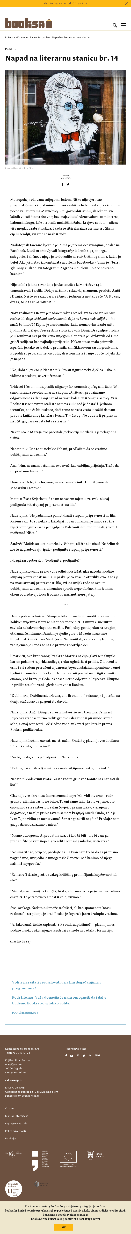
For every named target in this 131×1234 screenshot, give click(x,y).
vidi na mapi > (13, 1080)
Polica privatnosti (15, 1131)
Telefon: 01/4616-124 (17, 1053)
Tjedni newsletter (76, 1048)
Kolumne (22, 37)
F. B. (13, 49)
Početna (10, 37)
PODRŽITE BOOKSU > (25, 1013)
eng (97, 1055)
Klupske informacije (16, 1116)
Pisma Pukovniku (40, 37)
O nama (9, 1108)
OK (64, 1227)
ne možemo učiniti (69, 482)
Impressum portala (16, 1123)
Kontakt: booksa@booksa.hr (22, 1048)
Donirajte (10, 1138)
